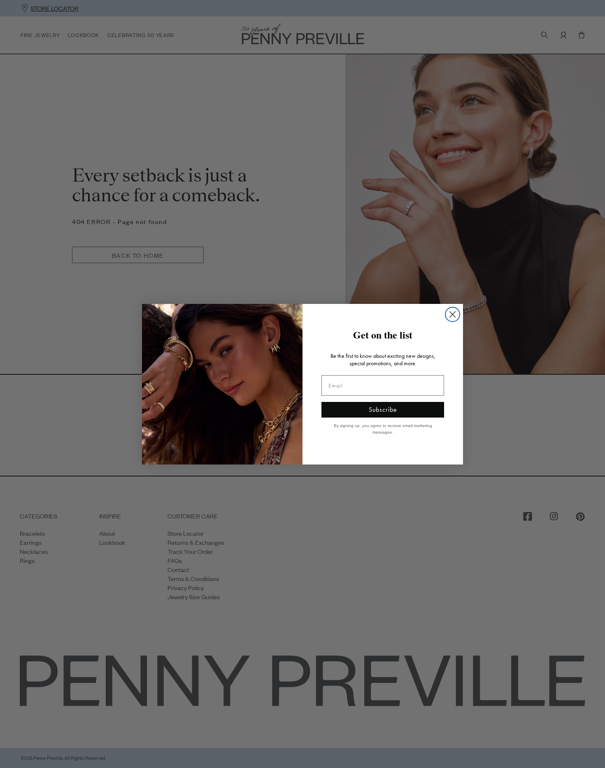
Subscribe (383, 409)
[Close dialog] (452, 314)
